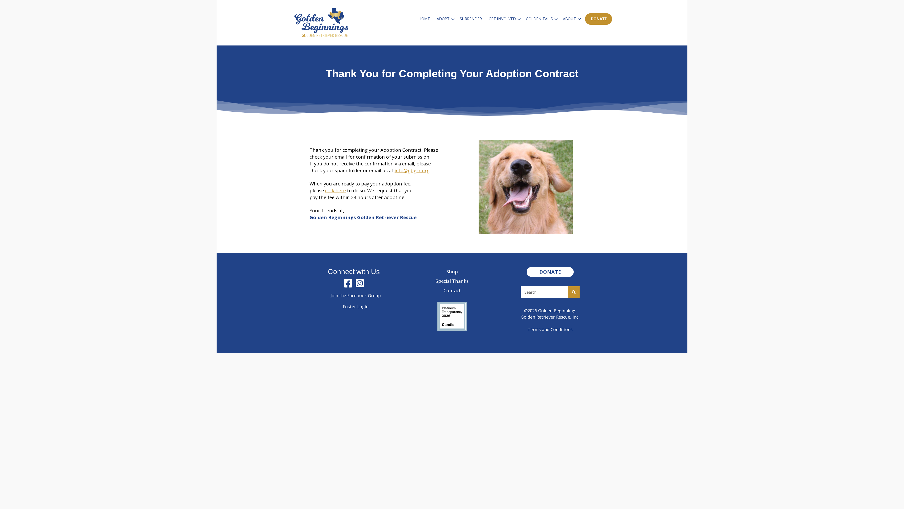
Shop (452, 271)
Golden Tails (539, 18)
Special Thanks (452, 281)
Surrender (471, 18)
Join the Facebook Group (356, 295)
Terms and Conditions (550, 329)
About (569, 18)
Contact (452, 290)
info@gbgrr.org (412, 170)
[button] (453, 19)
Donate (599, 18)
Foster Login (355, 306)
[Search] (574, 292)
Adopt (443, 18)
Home (424, 18)
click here (335, 190)
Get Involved (502, 18)
